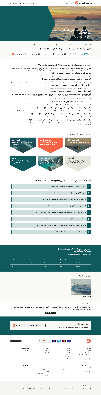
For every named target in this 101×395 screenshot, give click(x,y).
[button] (51, 186)
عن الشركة (88, 369)
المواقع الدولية (88, 367)
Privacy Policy (46, 369)
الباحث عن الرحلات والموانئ (85, 354)
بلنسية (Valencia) (65, 44)
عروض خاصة (88, 358)
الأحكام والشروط (46, 375)
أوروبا (79, 44)
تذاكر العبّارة (88, 359)
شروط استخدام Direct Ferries (43, 373)
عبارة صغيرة (67, 356)
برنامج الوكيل (67, 371)
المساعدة (27, 350)
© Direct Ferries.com (87, 385)
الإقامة (68, 350)
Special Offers (88, 356)
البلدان (89, 350)
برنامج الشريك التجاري (65, 369)
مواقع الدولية (88, 371)
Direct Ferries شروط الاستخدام (42, 367)
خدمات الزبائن (88, 352)
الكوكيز (48, 371)
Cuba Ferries (26, 367)
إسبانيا (73, 44)
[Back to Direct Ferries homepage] (83, 3)
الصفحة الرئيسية (87, 44)
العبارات (68, 352)
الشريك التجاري (67, 367)
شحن (69, 354)
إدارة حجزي (47, 350)
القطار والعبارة (67, 358)
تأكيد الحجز (47, 352)
